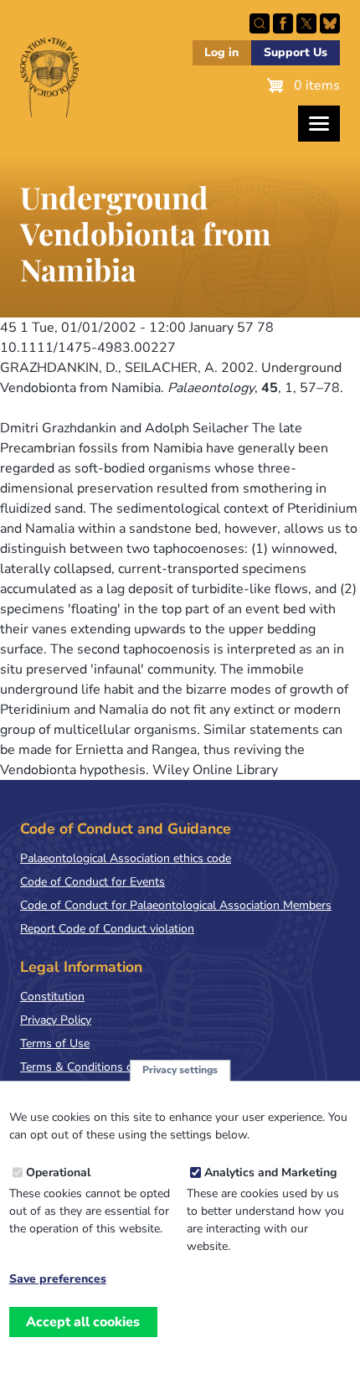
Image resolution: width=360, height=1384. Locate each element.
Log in (221, 52)
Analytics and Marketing (270, 1172)
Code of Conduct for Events (92, 882)
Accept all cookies (83, 1322)
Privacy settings (180, 1070)
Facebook (283, 23)
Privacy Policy (55, 1020)
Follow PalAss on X (306, 23)
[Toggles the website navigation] (319, 124)
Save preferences (57, 1279)
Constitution (52, 996)
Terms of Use (55, 1043)
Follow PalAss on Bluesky (330, 23)
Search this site (259, 23)
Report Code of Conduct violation (107, 929)
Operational (58, 1172)
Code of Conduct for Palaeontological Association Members (176, 905)
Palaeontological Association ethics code (125, 858)
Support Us (295, 52)
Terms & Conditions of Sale (91, 1067)
